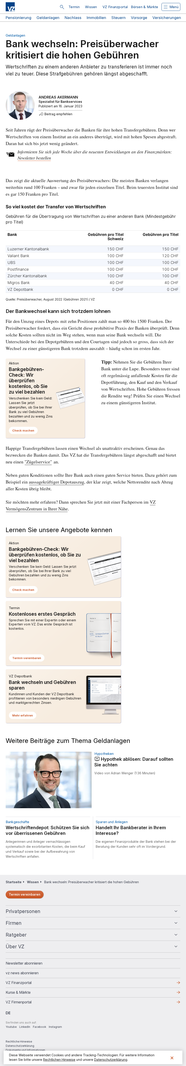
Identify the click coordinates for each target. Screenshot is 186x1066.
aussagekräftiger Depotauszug (56, 482)
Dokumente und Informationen (25, 1050)
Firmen (14, 923)
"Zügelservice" (38, 462)
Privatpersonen (23, 911)
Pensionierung (18, 17)
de (8, 1013)
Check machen (25, 431)
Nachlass (73, 17)
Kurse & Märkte (25, 993)
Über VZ (15, 946)
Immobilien (96, 17)
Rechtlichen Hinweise (59, 1059)
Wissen (91, 7)
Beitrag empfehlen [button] (58, 114)
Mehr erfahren (24, 716)
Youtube (11, 1026)
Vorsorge (139, 17)
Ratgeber (16, 935)
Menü (174, 7)
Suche (62, 7)
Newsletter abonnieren (24, 963)
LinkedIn (24, 1026)
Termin (74, 7)
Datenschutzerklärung (20, 1045)
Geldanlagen (48, 17)
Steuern (118, 17)
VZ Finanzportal (115, 7)
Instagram (55, 1026)
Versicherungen (166, 17)
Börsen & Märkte (144, 7)
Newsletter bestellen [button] (34, 158)
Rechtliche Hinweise (19, 1041)
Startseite (14, 882)
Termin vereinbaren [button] (28, 659)
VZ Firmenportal (26, 1003)
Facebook (39, 1026)
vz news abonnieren (22, 973)
